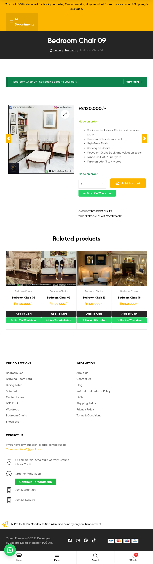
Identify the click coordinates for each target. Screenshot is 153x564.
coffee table (114, 216)
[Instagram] (78, 540)
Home (57, 50)
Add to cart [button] (23, 313)
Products (70, 50)
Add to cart (130, 183)
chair (101, 216)
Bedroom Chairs (101, 211)
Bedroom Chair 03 (59, 297)
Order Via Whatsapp (99, 193)
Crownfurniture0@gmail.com (24, 449)
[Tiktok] (94, 540)
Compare (23, 270)
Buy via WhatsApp (25, 320)
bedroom (91, 216)
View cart (132, 81)
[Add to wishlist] (14, 270)
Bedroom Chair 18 (129, 297)
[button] (65, 114)
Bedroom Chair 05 (23, 297)
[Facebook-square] (70, 540)
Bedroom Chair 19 (94, 297)
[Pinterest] (86, 540)
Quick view (33, 270)
